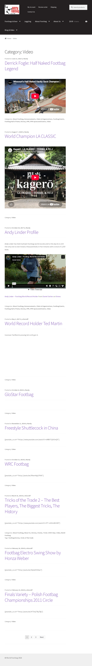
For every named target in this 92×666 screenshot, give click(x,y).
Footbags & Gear (11, 21)
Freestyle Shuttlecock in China (31, 428)
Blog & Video (9, 30)
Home (9, 38)
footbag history (14, 538)
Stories (39, 533)
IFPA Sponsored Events (38, 121)
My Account (31, 7)
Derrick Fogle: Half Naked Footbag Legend (35, 66)
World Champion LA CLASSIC (30, 136)
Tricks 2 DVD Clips (49, 533)
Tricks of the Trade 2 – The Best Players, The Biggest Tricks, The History (32, 505)
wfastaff (25, 319)
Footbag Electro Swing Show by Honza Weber (33, 555)
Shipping (53, 7)
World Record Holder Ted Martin (33, 323)
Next (42, 637)
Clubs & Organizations (44, 119)
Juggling (27, 21)
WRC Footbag (17, 464)
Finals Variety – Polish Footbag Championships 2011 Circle (31, 597)
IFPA (27, 121)
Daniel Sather (48, 296)
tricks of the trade (27, 538)
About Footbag (41, 21)
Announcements (30, 119)
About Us (57, 21)
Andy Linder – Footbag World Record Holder (21, 296)
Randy (26, 59)
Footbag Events (58, 119)
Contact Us (31, 12)
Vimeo (58, 296)
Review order (43, 7)
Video (49, 121)
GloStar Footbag (19, 394)
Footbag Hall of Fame (12, 121)
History (23, 121)
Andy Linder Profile (21, 232)
